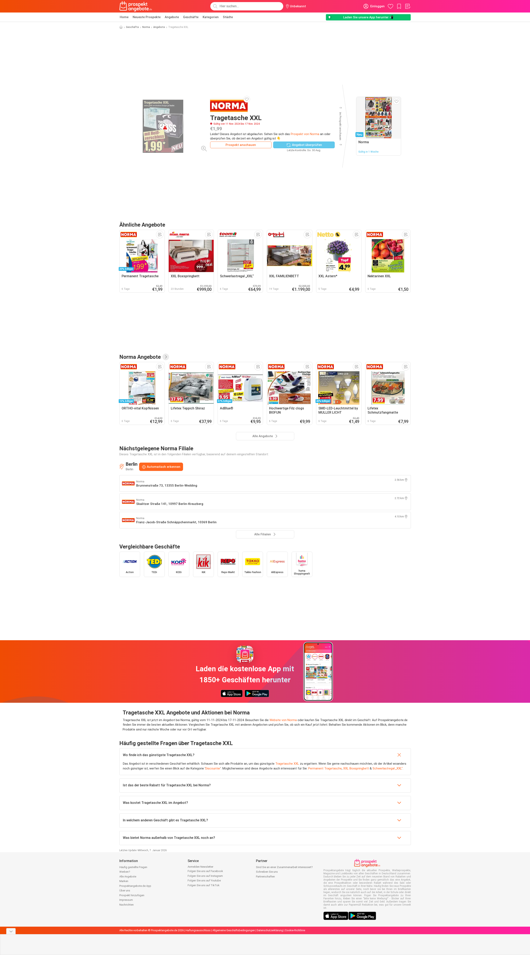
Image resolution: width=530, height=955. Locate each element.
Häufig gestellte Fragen (133, 867)
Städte (228, 17)
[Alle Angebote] (165, 357)
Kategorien (211, 17)
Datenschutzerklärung (270, 930)
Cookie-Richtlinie (295, 930)
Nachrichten (126, 904)
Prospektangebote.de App (135, 885)
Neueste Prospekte (147, 17)
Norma (146, 27)
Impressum (126, 899)
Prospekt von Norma (305, 134)
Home (124, 17)
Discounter (212, 768)
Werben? (124, 871)
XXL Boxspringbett (356, 768)
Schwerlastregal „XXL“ (388, 768)
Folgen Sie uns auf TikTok (203, 885)
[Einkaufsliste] (407, 6)
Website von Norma (283, 720)
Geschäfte (190, 17)
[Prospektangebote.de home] (135, 6)
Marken (123, 881)
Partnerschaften (265, 876)
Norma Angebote (140, 357)
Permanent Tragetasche (325, 768)
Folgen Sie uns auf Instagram (205, 875)
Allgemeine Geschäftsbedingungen (233, 930)
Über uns (124, 890)
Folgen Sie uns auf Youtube (204, 880)
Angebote (172, 17)
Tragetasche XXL (287, 764)
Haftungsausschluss (198, 930)
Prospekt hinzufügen (131, 895)
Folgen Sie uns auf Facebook (205, 871)
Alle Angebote (127, 876)
